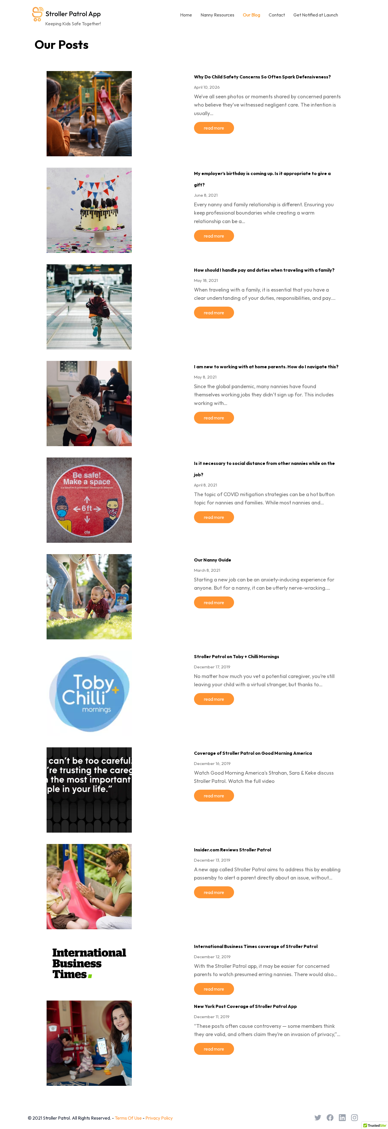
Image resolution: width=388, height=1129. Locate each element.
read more (214, 128)
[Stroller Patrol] (66, 13)
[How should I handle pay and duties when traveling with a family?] (89, 346)
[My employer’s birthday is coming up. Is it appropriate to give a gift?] (89, 249)
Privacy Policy (159, 1118)
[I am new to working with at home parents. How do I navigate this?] (89, 442)
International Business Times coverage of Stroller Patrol (256, 946)
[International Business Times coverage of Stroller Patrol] (89, 982)
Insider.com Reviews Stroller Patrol (232, 850)
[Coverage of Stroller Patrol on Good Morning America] (89, 829)
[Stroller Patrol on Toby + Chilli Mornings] (89, 732)
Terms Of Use (128, 1118)
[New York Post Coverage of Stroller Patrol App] (89, 1082)
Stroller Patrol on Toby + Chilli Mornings (236, 656)
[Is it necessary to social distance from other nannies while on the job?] (89, 539)
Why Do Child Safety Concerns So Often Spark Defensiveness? (262, 77)
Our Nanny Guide (212, 560)
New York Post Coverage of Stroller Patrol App (245, 1006)
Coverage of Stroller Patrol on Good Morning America (253, 753)
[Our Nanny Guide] (89, 636)
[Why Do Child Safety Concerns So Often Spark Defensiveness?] (89, 152)
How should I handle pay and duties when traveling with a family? (264, 270)
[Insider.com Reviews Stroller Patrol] (89, 925)
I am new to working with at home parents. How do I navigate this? (266, 366)
